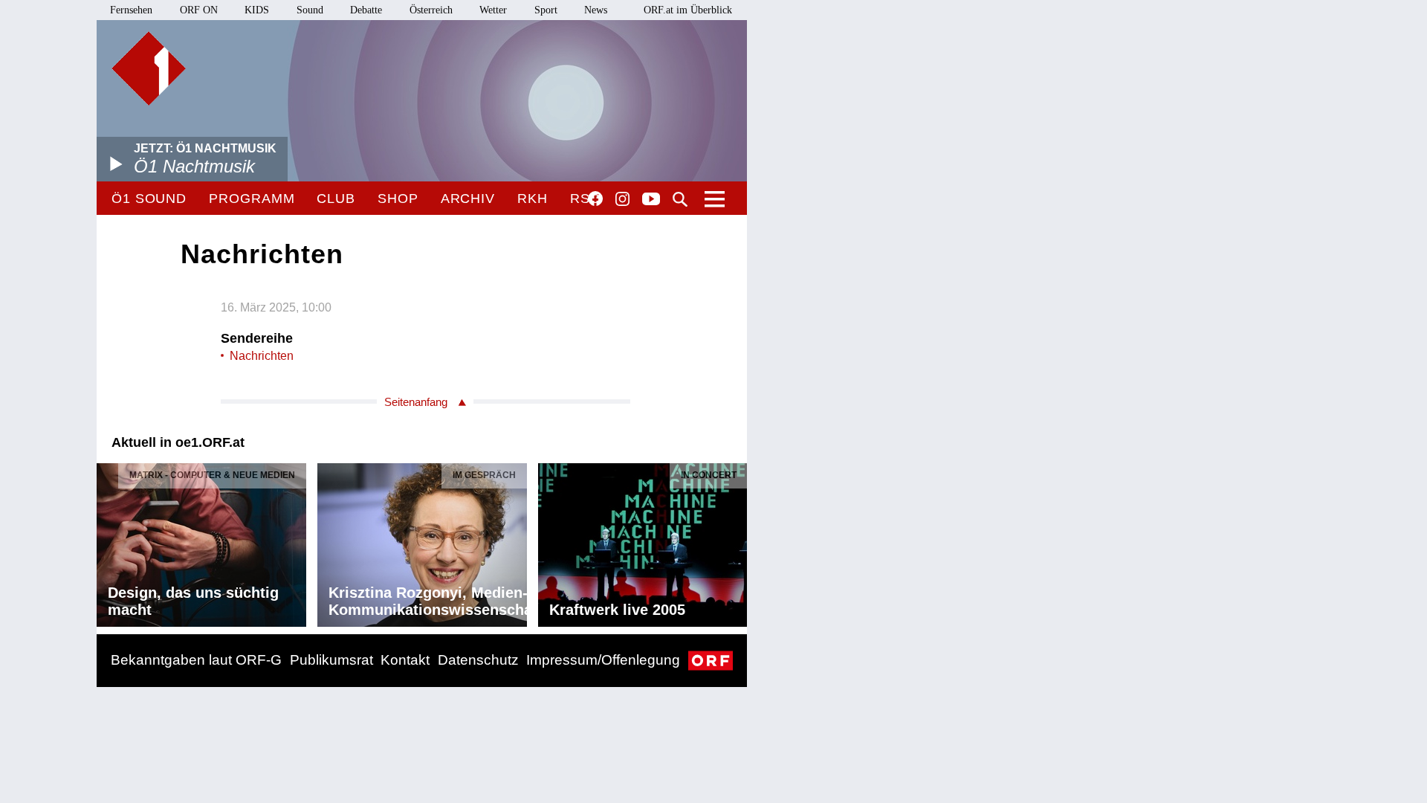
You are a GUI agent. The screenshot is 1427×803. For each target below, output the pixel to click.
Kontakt (405, 660)
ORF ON (199, 10)
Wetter (493, 10)
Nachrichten (262, 355)
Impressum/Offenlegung (603, 660)
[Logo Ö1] (148, 68)
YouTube (651, 200)
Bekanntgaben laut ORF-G (196, 660)
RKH (532, 198)
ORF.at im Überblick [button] (688, 10)
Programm (251, 198)
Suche (680, 199)
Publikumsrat (331, 660)
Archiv (468, 198)
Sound (310, 10)
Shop (398, 198)
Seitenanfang (415, 402)
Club (336, 198)
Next (735, 541)
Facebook (595, 198)
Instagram (622, 199)
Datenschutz (478, 660)
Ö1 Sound (149, 198)
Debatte (366, 10)
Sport (545, 10)
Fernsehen (131, 10)
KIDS (257, 10)
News (595, 10)
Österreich (431, 10)
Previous (108, 541)
